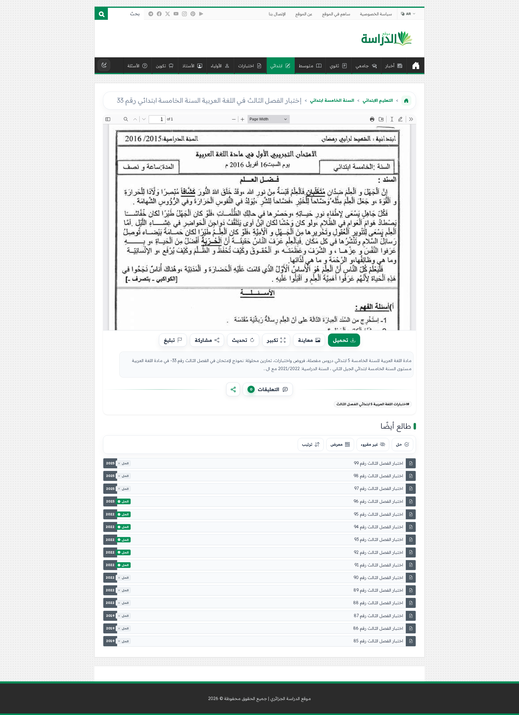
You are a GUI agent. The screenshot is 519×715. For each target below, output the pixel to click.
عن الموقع (304, 13)
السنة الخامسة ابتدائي (332, 100)
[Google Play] (201, 14)
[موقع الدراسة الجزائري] (386, 39)
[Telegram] (150, 14)
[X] (167, 14)
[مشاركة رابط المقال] (233, 389)
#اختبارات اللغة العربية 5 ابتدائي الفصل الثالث (372, 404)
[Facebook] (159, 14)
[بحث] (101, 14)
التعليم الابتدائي (378, 100)
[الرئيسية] (415, 65)
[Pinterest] (193, 14)
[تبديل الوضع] (104, 65)
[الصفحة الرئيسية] (406, 100)
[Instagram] (184, 14)
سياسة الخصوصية (376, 13)
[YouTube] (176, 14)
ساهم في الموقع (336, 13)
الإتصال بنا (277, 13)
